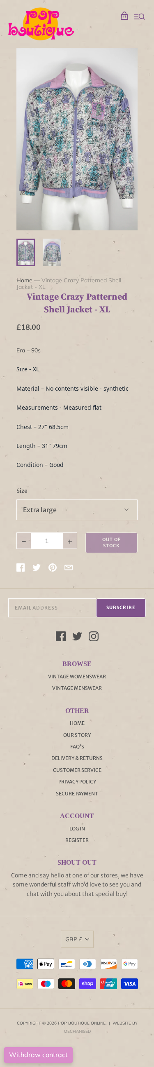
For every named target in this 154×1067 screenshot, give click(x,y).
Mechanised (77, 1031)
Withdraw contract (38, 1055)
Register (77, 840)
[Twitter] (77, 637)
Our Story (77, 735)
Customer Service (77, 770)
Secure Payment (77, 793)
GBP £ (73, 939)
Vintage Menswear (77, 688)
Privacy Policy (77, 782)
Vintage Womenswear (77, 676)
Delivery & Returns (77, 758)
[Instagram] (94, 637)
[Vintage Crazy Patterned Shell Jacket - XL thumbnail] (25, 252)
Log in (77, 828)
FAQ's (77, 746)
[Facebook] (61, 637)
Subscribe (121, 607)
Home (24, 280)
